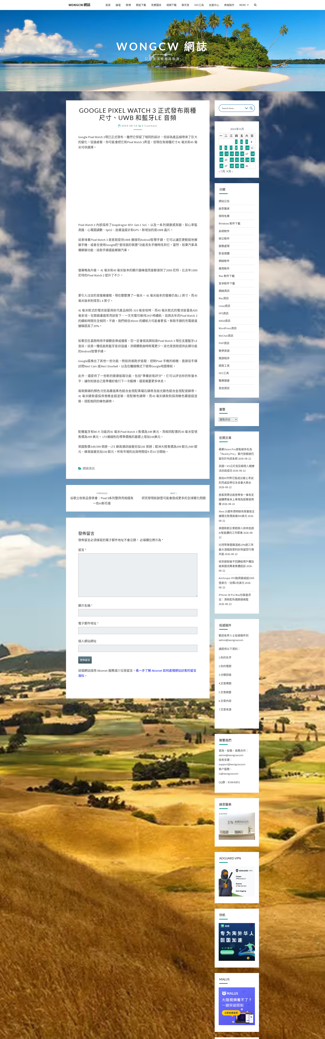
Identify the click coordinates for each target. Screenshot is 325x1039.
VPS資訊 (224, 313)
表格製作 (229, 5)
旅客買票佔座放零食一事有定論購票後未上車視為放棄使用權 (236, 499)
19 (221, 159)
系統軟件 (224, 231)
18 (252, 154)
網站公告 (224, 201)
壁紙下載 (141, 5)
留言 (82, 577)
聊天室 (185, 5)
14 (231, 154)
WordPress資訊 (228, 328)
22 (237, 159)
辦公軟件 (224, 238)
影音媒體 (224, 253)
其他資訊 (224, 388)
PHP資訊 (224, 343)
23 (242, 159)
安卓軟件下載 (227, 283)
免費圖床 (156, 5)
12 (221, 154)
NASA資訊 (224, 320)
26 (221, 166)
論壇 (118, 5)
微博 (128, 5)
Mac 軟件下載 (227, 276)
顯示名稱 (85, 633)
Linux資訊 (224, 306)
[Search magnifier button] (251, 108)
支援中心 (214, 5)
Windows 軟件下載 (229, 223)
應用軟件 (224, 268)
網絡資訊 (89, 496)
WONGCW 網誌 (79, 5)
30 (242, 166)
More (242, 5)
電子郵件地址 (88, 651)
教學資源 (224, 350)
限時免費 (224, 216)
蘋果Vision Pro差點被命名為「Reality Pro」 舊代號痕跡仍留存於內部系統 (236, 454)
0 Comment (149, 125)
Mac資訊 (224, 298)
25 (252, 159)
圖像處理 (224, 246)
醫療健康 (224, 380)
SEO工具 (199, 5)
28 (231, 166)
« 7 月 (222, 171)
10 (247, 147)
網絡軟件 (224, 261)
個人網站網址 (87, 668)
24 (247, 159)
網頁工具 (224, 365)
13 (226, 154)
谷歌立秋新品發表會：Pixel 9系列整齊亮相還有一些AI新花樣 (101, 526)
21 (231, 159)
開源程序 (224, 358)
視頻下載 (171, 5)
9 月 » (229, 171)
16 (242, 154)
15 (237, 154)
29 (237, 166)
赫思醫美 (224, 208)
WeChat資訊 (226, 335)
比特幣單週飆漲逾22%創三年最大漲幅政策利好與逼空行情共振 (236, 549)
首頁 (108, 5)
